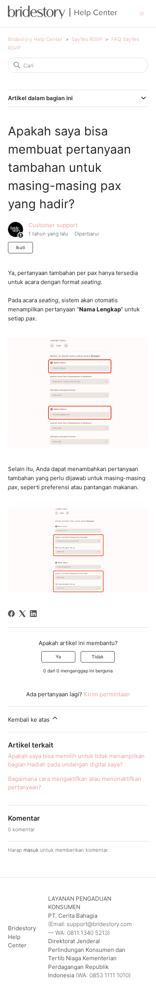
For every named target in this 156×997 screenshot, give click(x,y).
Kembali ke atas (29, 719)
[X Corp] (22, 613)
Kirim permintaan (107, 694)
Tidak (98, 656)
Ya (58, 656)
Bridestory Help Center (35, 39)
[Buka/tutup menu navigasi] (141, 13)
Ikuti (20, 247)
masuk (31, 850)
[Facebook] (11, 613)
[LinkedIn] (33, 613)
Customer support (53, 225)
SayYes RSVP (87, 39)
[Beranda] (62, 17)
